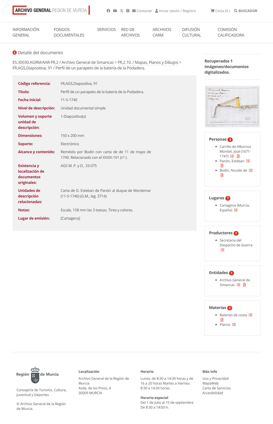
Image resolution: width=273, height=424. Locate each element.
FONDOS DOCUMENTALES (69, 32)
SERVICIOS (106, 29)
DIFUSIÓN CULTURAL (191, 32)
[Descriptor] (238, 156)
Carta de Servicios (217, 388)
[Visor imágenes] (232, 105)
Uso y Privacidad (216, 378)
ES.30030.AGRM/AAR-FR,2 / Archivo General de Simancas (63, 62)
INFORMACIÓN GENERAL (26, 32)
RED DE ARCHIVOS (130, 32)
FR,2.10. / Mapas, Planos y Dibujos (148, 62)
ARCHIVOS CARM (161, 32)
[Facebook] (109, 10)
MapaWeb (211, 383)
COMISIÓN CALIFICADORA (231, 32)
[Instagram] (128, 10)
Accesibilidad (213, 392)
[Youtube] (115, 10)
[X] (122, 10)
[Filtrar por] (232, 156)
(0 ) (222, 10)
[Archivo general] (51, 9)
